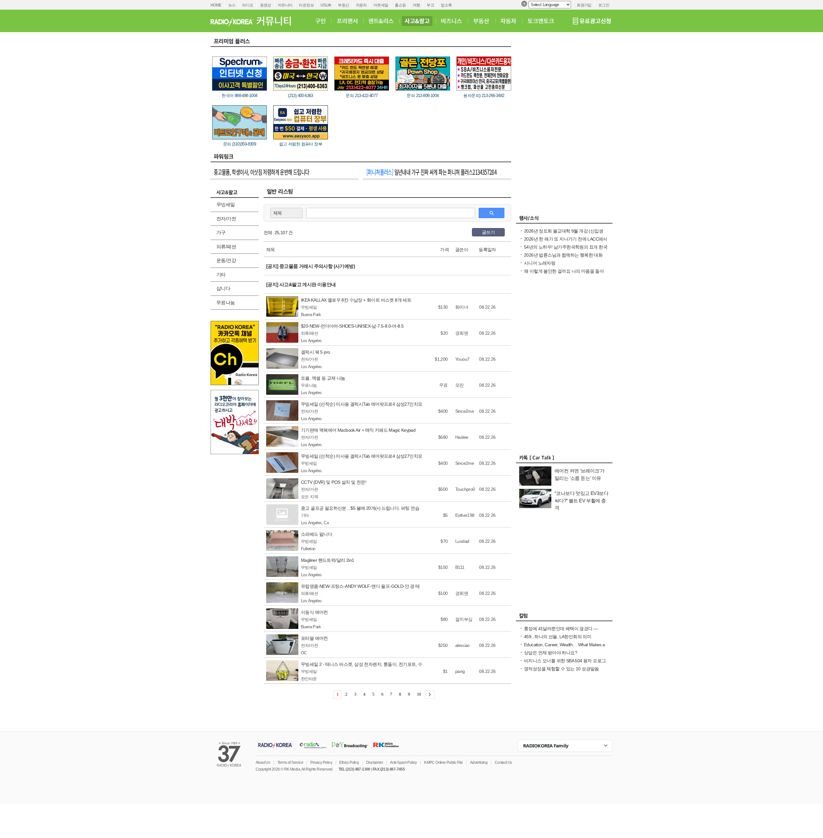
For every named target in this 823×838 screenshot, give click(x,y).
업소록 (446, 5)
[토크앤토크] (540, 21)
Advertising (478, 762)
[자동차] (508, 21)
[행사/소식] (564, 219)
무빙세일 (225, 204)
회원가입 (584, 5)
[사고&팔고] (417, 21)
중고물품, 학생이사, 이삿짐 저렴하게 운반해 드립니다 (261, 172)
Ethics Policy (349, 762)
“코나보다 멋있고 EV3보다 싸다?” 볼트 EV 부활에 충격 (581, 500)
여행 (416, 5)
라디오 (247, 5)
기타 (221, 274)
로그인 (603, 5)
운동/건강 (226, 260)
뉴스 (232, 5)
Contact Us (503, 762)
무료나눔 (225, 302)
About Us (263, 762)
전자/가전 (226, 218)
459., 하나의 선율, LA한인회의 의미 (557, 636)
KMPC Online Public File (443, 762)
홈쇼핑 (400, 5)
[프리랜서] (347, 21)
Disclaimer (374, 762)
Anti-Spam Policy (403, 762)
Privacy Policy (321, 762)
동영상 (265, 5)
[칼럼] (564, 617)
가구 (221, 232)
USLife (326, 5)
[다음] (430, 694)
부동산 (343, 5)
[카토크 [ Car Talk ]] (564, 459)
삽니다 (223, 288)
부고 (430, 5)
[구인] (320, 21)
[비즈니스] (451, 21)
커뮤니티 (285, 5)
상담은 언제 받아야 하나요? (550, 652)
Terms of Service (290, 762)
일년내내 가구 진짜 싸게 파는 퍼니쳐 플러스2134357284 (431, 172)
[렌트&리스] (381, 21)
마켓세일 (381, 5)
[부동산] (481, 21)
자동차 (361, 5)
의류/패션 (226, 246)
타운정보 (306, 5)
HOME (216, 5)
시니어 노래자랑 (539, 263)
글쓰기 (488, 232)
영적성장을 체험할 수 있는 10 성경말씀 (561, 668)
